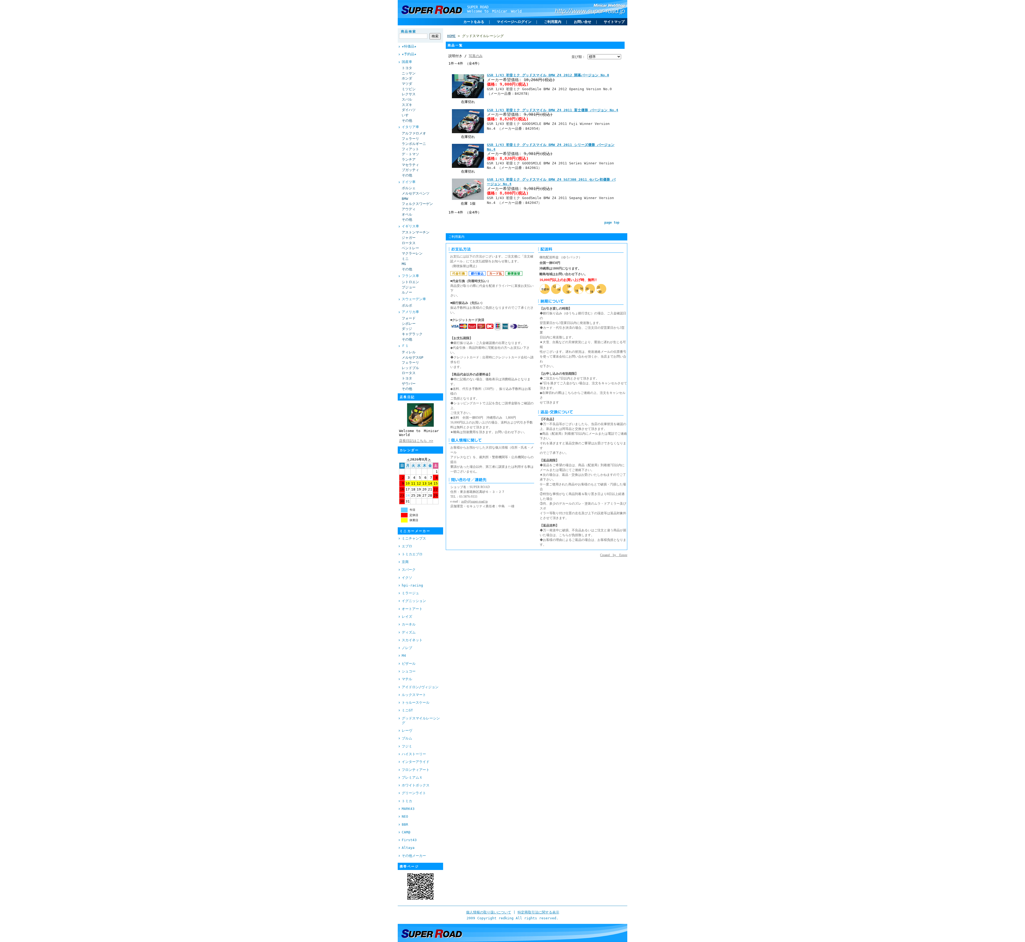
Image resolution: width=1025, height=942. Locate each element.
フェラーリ (410, 139)
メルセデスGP (412, 357)
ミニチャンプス (414, 538)
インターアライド (415, 762)
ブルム (407, 738)
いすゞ (407, 115)
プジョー (409, 287)
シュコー (409, 671)
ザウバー (409, 384)
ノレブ (407, 648)
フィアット (410, 149)
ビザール (409, 664)
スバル (407, 99)
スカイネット (412, 640)
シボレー (409, 324)
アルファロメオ (414, 133)
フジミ (407, 746)
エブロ (407, 546)
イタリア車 (410, 127)
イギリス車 (410, 226)
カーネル (409, 624)
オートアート (412, 609)
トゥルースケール (415, 702)
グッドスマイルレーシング (421, 720)
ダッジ (407, 329)
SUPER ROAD (477, 7)
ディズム (409, 632)
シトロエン (410, 282)
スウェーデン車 (414, 299)
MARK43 (408, 809)
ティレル (409, 352)
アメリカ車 (410, 312)
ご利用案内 (552, 22)
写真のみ (476, 56)
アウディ (409, 209)
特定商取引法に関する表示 (538, 912)
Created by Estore (613, 555)
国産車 (407, 62)
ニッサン (409, 73)
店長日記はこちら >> (416, 441)
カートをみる (473, 22)
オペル (407, 214)
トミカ (407, 801)
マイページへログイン (514, 22)
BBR (405, 824)
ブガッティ (410, 170)
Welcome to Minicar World (494, 11)
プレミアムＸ (412, 777)
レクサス (409, 94)
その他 (407, 120)
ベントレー (410, 248)
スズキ (407, 105)
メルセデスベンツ (415, 193)
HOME (451, 36)
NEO (405, 816)
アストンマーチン (415, 232)
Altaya (408, 848)
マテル (407, 679)
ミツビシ (409, 89)
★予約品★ (409, 54)
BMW (405, 199)
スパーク (409, 570)
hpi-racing (412, 585)
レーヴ (407, 731)
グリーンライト (414, 793)
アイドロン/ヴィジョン (420, 687)
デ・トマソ (410, 154)
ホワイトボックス (415, 785)
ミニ (405, 259)
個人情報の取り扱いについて (488, 912)
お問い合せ (582, 22)
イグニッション (414, 601)
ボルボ (407, 305)
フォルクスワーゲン (417, 204)
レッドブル (410, 368)
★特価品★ (409, 46)
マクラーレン (412, 253)
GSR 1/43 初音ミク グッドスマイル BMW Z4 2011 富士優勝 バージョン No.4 (552, 110)
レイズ (407, 617)
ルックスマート (414, 695)
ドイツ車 (409, 182)
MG (404, 264)
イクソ (407, 578)
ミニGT (407, 710)
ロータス (409, 243)
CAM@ (406, 832)
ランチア (409, 159)
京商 (405, 562)
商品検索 (408, 31)
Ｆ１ (405, 346)
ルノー (407, 292)
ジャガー (409, 238)
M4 (404, 656)
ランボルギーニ (414, 144)
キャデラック (412, 334)
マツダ (407, 84)
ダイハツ (409, 110)
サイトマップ (614, 22)
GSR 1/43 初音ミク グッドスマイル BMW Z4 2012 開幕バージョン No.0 (548, 75)
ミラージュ (410, 593)
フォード (409, 318)
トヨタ (407, 68)
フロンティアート (415, 770)
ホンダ (407, 78)
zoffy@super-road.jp (474, 501)
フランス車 (410, 276)
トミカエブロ (412, 554)
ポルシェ (409, 188)
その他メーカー (414, 856)
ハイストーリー (414, 754)
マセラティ (410, 165)
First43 (409, 840)
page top (611, 222)
